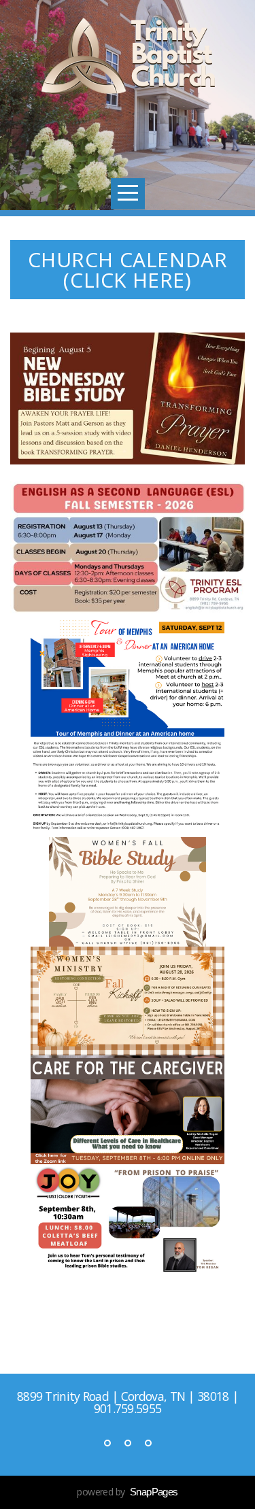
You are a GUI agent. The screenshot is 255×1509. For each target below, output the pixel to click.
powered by (127, 1491)
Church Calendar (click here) (128, 269)
